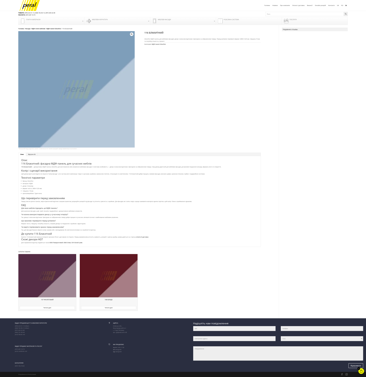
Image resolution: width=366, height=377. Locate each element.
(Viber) (27, 326)
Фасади (27, 29)
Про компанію (285, 5)
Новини (275, 5)
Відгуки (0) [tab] (32, 154)
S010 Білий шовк (76, 242)
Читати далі (47, 308)
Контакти (331, 5)
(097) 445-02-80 (50, 13)
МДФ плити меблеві (38, 29)
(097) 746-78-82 (20, 366)
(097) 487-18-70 (30, 15)
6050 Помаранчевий (56, 242)
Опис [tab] (22, 154)
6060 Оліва (67, 242)
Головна (267, 5)
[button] (131, 34)
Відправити (356, 365)
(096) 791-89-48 (20, 332)
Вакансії (309, 5)
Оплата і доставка (298, 5)
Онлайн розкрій (320, 5)
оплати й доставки (142, 237)
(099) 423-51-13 (29, 13)
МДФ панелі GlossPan (53, 29)
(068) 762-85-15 (40, 13)
